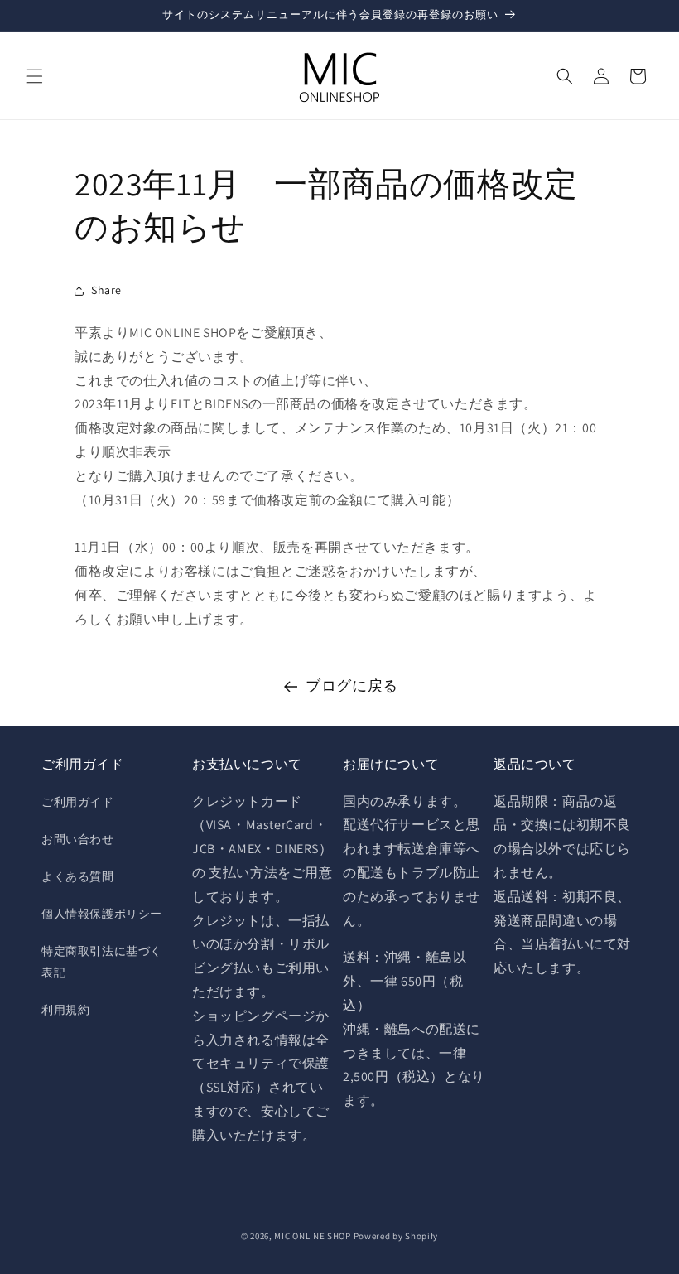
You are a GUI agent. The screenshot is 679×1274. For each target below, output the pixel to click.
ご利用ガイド (77, 801)
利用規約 (65, 1009)
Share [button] (106, 289)
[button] (35, 76)
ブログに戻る (352, 685)
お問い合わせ (77, 839)
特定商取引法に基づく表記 (101, 961)
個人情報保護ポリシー (101, 913)
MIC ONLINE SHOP (312, 1236)
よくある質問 (77, 876)
